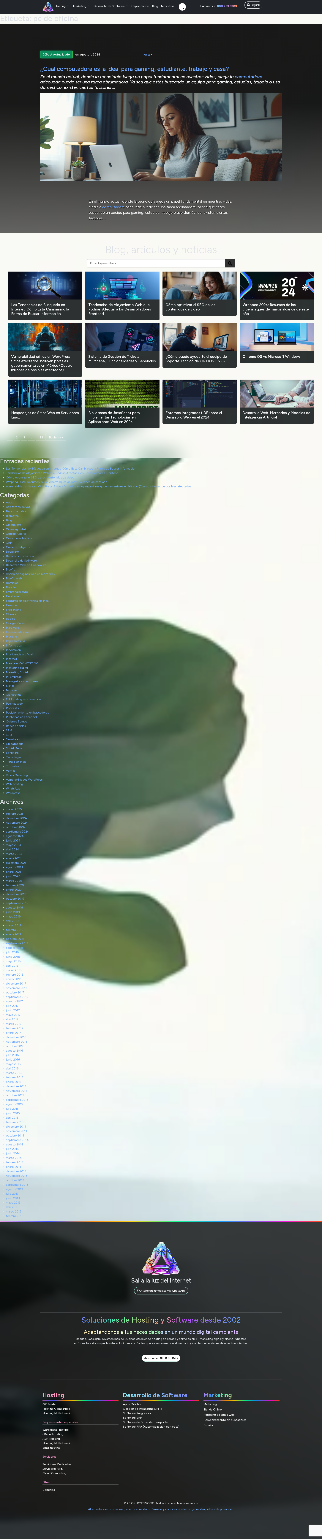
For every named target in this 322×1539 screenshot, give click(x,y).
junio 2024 (13, 840)
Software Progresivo (137, 1413)
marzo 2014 (14, 1158)
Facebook (12, 596)
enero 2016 (13, 1082)
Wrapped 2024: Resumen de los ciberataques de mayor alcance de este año (56, 482)
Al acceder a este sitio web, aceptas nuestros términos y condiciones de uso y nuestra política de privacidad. (161, 1509)
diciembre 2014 (16, 1126)
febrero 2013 (14, 1216)
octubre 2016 (15, 1046)
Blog (155, 6)
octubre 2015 (15, 1095)
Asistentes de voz (18, 507)
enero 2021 (13, 872)
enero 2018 (13, 979)
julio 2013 (12, 1193)
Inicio (146, 55)
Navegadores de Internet (23, 681)
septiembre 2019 (17, 903)
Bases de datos (16, 511)
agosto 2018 (14, 948)
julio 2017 (12, 1006)
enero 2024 (14, 858)
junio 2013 (13, 1198)
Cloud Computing (54, 1473)
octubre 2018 (15, 939)
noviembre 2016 (16, 1041)
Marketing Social (17, 672)
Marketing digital (17, 668)
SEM (9, 730)
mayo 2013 (13, 1202)
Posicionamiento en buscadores (27, 712)
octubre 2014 (15, 1135)
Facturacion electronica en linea (27, 601)
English (255, 5)
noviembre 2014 (17, 1131)
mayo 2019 (13, 916)
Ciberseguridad (16, 529)
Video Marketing (17, 775)
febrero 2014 (15, 1162)
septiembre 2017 (17, 997)
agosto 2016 (14, 1050)
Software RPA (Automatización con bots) (151, 1426)
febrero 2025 (15, 813)
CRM (9, 542)
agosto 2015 (14, 1104)
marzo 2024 (14, 854)
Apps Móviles (132, 1404)
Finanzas (12, 605)
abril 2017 (12, 1019)
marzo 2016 (14, 1073)
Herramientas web (18, 632)
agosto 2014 (14, 1144)
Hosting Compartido (56, 1408)
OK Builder (49, 1404)
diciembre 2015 (16, 1086)
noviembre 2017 (16, 988)
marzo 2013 (13, 1211)
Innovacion (13, 650)
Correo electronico (19, 538)
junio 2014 (13, 1153)
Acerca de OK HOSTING (161, 1358)
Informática (14, 645)
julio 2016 (12, 1055)
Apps (9, 502)
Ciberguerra (13, 525)
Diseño (10, 569)
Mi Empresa (13, 677)
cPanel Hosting (52, 1434)
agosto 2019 (14, 907)
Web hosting (14, 784)
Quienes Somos (16, 721)
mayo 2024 (13, 845)
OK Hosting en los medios (23, 699)
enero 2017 (13, 1032)
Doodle (11, 587)
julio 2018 (12, 952)
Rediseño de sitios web (219, 1414)
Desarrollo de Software (109, 6)
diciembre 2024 (16, 818)
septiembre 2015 (17, 1099)
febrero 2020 (15, 885)
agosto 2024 (15, 836)
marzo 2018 (14, 970)
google (10, 618)
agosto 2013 (14, 1189)
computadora (248, 76)
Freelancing (13, 609)
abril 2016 (12, 1068)
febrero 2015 (14, 1122)
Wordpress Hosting (55, 1430)
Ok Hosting (13, 694)
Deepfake (12, 551)
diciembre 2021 (16, 863)
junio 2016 (13, 1059)
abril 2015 (12, 1117)
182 (40, 437)
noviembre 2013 (16, 1175)
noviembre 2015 (16, 1091)
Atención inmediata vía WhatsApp (163, 1290)
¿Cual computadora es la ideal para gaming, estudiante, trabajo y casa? (134, 68)
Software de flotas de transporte (145, 1422)
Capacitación (140, 6)
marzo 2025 (14, 809)
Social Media (14, 748)
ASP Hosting (51, 1438)
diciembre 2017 (16, 983)
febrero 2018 (14, 974)
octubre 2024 (15, 827)
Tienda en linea (16, 761)
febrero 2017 (14, 1028)
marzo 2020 (14, 880)
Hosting (60, 6)
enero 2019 (13, 934)
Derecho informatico (20, 556)
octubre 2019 (15, 898)
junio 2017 (13, 1010)
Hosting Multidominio (57, 1413)
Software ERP (132, 1417)
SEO (9, 735)
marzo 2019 (14, 925)
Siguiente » (56, 437)
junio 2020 (13, 876)
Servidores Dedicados (56, 1464)
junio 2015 (13, 1113)
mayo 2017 (13, 1015)
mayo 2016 (13, 1064)
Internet (11, 659)
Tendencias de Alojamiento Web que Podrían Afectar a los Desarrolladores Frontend (62, 473)
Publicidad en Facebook (21, 717)
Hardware (12, 627)
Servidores (13, 739)
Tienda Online (212, 1409)
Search (230, 263)
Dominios (12, 583)
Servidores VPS (52, 1468)
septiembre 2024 (17, 831)
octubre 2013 (15, 1180)
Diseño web (14, 578)
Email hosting (51, 1447)
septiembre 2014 (17, 1140)
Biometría (12, 516)
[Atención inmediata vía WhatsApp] (161, 1295)
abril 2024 (12, 849)
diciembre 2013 (16, 1171)
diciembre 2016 (16, 1037)
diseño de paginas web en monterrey (30, 574)
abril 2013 (12, 1207)
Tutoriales (12, 766)
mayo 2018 (13, 961)
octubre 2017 (15, 992)
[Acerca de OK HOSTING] (161, 1362)
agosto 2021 (14, 867)
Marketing (80, 6)
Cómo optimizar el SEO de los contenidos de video (40, 477)
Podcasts (12, 708)
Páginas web (14, 703)
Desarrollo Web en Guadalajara (26, 565)
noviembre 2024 (17, 822)
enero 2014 (13, 1167)
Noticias (11, 690)
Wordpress (13, 793)
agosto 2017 (14, 1001)
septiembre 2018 (17, 943)
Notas (10, 685)
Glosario (11, 614)
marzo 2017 (13, 1024)
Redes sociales (16, 726)
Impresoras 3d (15, 641)
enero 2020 (14, 889)
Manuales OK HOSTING (22, 663)
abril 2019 (12, 921)
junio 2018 (13, 956)
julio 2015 (12, 1108)
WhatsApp (13, 788)
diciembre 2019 (16, 894)
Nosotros (167, 6)
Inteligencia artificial (19, 654)
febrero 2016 (14, 1077)
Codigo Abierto (16, 533)
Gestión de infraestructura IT (142, 1408)
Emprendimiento (17, 592)
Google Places (16, 623)
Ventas (10, 770)
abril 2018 (12, 965)
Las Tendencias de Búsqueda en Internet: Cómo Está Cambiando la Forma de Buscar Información (71, 468)
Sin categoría (14, 744)
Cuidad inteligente (18, 547)
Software (12, 753)
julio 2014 (12, 1149)
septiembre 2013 (17, 1184)
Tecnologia (13, 757)
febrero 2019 (14, 930)
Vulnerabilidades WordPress (24, 779)
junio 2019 (13, 912)
